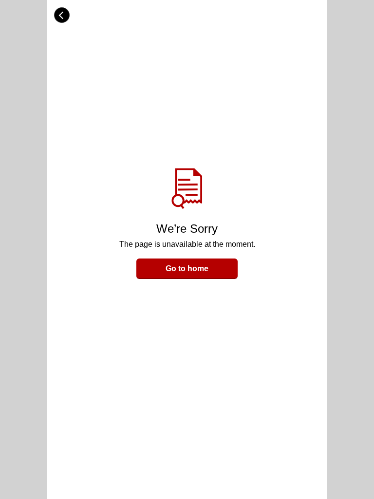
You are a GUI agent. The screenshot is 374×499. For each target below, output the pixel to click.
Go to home (187, 268)
